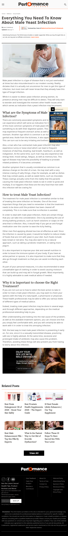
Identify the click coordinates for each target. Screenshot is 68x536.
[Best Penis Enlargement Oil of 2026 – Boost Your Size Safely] (14, 401)
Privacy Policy (44, 487)
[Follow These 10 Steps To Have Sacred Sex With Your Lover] (54, 430)
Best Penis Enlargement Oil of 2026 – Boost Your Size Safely (13, 408)
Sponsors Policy (58, 484)
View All (34, 453)
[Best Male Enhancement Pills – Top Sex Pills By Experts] (14, 430)
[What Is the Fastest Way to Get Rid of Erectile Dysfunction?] (34, 430)
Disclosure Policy (58, 487)
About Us (42, 478)
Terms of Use (43, 481)
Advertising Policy (59, 481)
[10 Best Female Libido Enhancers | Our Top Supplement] (54, 401)
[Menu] (3, 5)
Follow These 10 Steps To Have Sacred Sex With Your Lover (52, 437)
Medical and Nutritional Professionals (52, 28)
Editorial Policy (58, 478)
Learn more (35, 37)
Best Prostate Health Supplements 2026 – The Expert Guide (34, 408)
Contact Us (43, 484)
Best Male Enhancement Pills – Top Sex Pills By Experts (14, 437)
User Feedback (31, 478)
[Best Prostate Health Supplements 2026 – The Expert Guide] (34, 401)
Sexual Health (16, 13)
